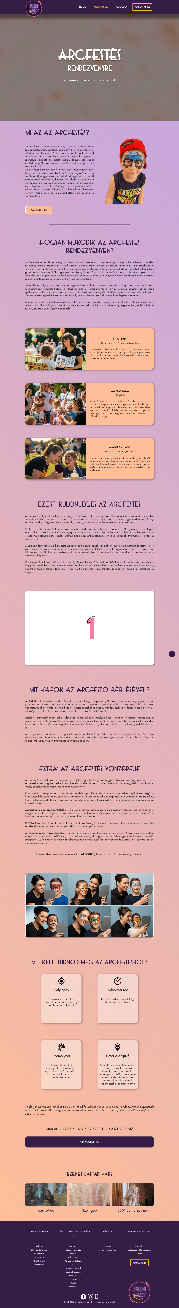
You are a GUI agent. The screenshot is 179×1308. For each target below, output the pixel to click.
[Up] (172, 654)
